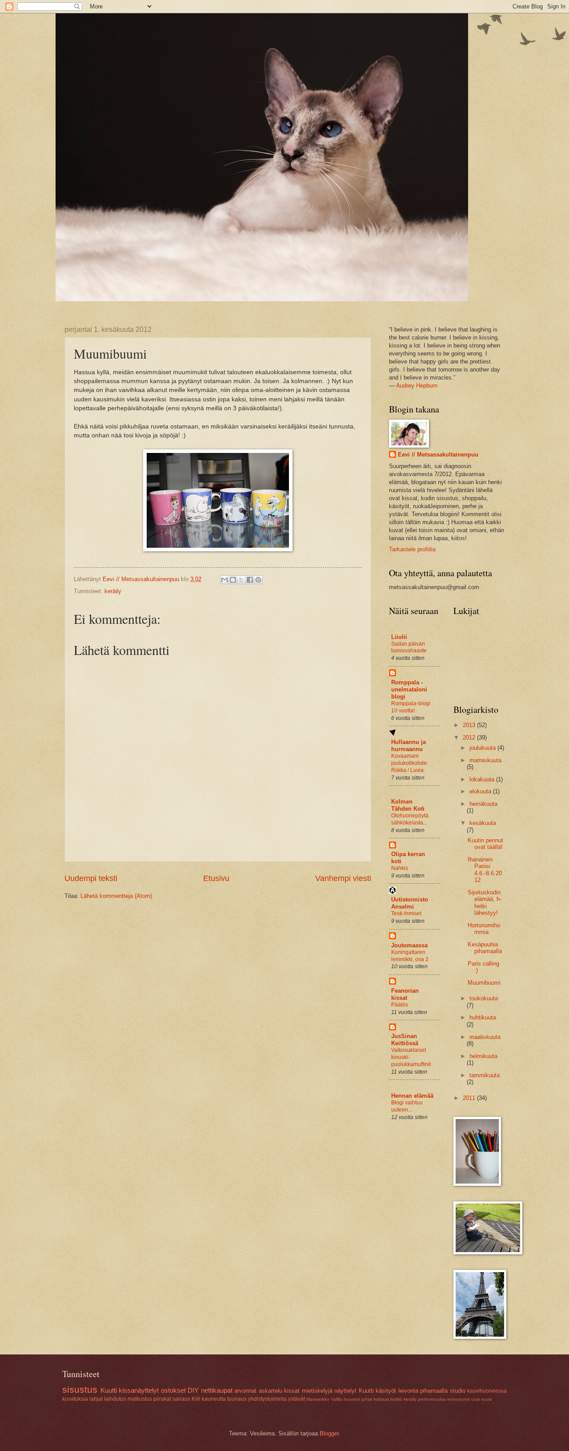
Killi (196, 1399)
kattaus (381, 1399)
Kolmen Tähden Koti (408, 805)
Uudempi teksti (90, 878)
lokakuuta (482, 779)
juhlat (367, 1399)
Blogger (329, 1433)
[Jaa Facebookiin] (249, 579)
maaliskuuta (485, 1037)
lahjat (96, 1399)
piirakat (162, 1399)
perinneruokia (432, 1399)
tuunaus (237, 1399)
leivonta (408, 1390)
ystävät (296, 1399)
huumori (352, 1399)
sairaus (181, 1399)
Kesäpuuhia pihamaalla (485, 947)
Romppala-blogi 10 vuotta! (410, 707)
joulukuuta (483, 747)
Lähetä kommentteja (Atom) (116, 896)
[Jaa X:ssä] (241, 579)
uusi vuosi (481, 1399)
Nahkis (399, 868)
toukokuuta (483, 998)
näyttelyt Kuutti (354, 1390)
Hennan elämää (412, 1095)
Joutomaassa (409, 945)
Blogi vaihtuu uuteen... (407, 1106)
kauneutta (214, 1399)
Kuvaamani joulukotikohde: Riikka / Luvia (409, 763)
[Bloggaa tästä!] (232, 579)
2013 (470, 725)
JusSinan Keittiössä (404, 1040)
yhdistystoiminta (267, 1399)
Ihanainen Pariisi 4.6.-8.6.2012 (485, 869)
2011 (470, 1098)
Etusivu (216, 878)
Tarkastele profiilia (412, 549)
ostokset (173, 1390)
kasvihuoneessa (487, 1391)
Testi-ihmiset (406, 913)
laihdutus (115, 1399)
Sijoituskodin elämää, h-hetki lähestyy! (484, 902)
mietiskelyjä (317, 1390)
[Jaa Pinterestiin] (258, 579)
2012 (470, 737)
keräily (112, 591)
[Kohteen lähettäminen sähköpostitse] (224, 579)
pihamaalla (434, 1390)
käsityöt (386, 1390)
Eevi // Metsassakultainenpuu (438, 454)
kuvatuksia (75, 1399)
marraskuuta (485, 760)
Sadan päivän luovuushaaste (409, 647)
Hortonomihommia (484, 928)
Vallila (336, 1399)
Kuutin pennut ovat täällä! (485, 843)
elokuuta (481, 791)
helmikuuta (483, 1056)
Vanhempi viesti (343, 878)
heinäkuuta (483, 803)
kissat (292, 1390)
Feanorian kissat (405, 994)
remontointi (458, 1399)
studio (457, 1390)
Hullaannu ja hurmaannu (408, 745)
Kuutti (108, 1390)
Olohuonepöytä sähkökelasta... (410, 819)
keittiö (396, 1399)
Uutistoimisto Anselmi (409, 903)
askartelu (270, 1390)
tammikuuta (484, 1075)
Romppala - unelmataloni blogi (409, 689)
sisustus (79, 1389)
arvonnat (245, 1390)
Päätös (399, 1005)
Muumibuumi (484, 982)
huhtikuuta (482, 1017)
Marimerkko (317, 1399)
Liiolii (399, 637)
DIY (193, 1390)
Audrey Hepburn (416, 385)
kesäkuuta (482, 823)
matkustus (140, 1399)
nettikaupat (216, 1390)
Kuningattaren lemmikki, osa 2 (410, 955)
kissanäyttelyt (139, 1390)
